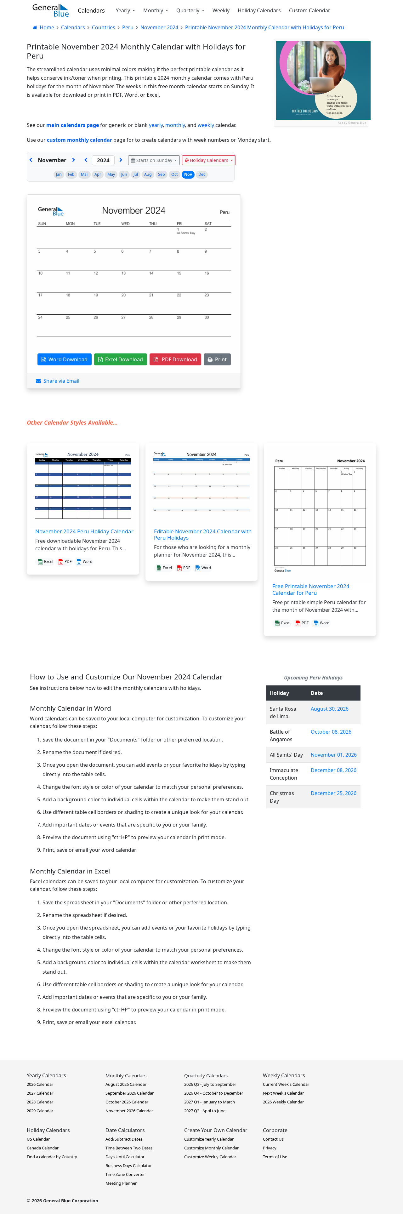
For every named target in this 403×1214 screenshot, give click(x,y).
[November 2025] (121, 160)
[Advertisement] (321, 166)
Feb (71, 174)
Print (220, 359)
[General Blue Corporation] (51, 10)
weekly (206, 125)
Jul (135, 174)
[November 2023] (86, 160)
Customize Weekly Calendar (210, 1157)
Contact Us (273, 1139)
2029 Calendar (40, 1111)
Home (46, 27)
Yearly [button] (123, 10)
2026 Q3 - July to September (210, 1084)
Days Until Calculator (125, 1157)
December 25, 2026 (333, 793)
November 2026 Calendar (129, 1111)
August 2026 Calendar (125, 1084)
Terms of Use (275, 1157)
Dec (201, 174)
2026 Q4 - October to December (213, 1093)
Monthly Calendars (125, 1075)
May (111, 174)
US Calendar (38, 1139)
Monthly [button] (153, 10)
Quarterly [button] (188, 10)
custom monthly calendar (79, 139)
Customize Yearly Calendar (209, 1139)
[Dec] (74, 160)
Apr (97, 174)
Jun (124, 174)
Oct (174, 174)
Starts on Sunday (154, 160)
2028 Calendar (40, 1102)
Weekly (221, 10)
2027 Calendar (40, 1093)
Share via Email (60, 380)
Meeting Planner (121, 1183)
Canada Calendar (43, 1148)
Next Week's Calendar (283, 1093)
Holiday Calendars (259, 10)
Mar (84, 174)
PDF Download (177, 359)
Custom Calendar (309, 10)
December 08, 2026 (333, 770)
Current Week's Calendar (286, 1084)
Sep (161, 174)
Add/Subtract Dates (123, 1139)
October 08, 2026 (331, 731)
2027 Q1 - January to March (209, 1102)
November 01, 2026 (334, 754)
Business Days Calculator (128, 1165)
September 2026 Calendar (129, 1093)
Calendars (91, 10)
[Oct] (31, 160)
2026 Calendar (40, 1084)
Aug (148, 174)
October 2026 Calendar (126, 1102)
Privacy (269, 1148)
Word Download (67, 359)
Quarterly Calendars (206, 1075)
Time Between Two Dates (128, 1148)
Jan (59, 174)
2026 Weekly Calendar (283, 1102)
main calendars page (72, 125)
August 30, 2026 (330, 708)
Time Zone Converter (125, 1174)
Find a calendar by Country (52, 1157)
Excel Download (123, 359)
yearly (156, 125)
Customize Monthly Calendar (211, 1148)
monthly (175, 125)
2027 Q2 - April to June (204, 1111)
